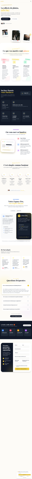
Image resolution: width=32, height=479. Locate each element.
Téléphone (16, 352)
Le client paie (13, 210)
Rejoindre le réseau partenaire (21, 368)
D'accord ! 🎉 (24, 474)
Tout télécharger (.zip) (27, 325)
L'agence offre (19, 210)
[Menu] (30, 1)
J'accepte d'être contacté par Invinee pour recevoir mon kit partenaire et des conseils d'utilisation (21, 366)
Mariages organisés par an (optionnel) (25, 360)
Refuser (28, 476)
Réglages (21, 476)
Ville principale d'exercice (17, 360)
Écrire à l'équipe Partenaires (16, 316)
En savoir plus (24, 477)
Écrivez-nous (22, 190)
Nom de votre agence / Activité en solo (20, 356)
